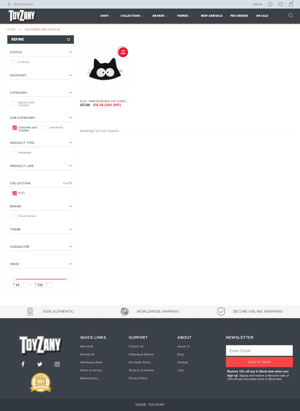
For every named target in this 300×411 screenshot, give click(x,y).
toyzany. (156, 404)
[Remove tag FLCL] (70, 183)
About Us (183, 346)
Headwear (56, 127)
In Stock (23, 62)
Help (256, 4)
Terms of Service (91, 370)
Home (11, 29)
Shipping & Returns (141, 354)
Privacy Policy (138, 378)
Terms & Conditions (141, 370)
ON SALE (262, 15)
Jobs (180, 370)
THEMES (182, 15)
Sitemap (182, 362)
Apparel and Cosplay (26, 104)
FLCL (21, 193)
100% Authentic (23, 4)
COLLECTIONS (130, 15)
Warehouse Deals (91, 362)
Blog (180, 354)
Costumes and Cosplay (27, 129)
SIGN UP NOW (259, 362)
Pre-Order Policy (140, 362)
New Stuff (86, 346)
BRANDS (158, 15)
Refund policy (89, 378)
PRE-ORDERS (239, 15)
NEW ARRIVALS (212, 15)
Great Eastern (27, 216)
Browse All (87, 354)
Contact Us (136, 346)
